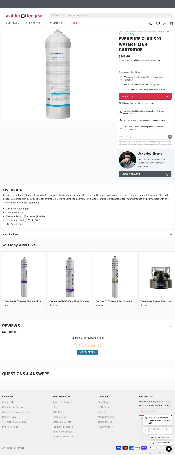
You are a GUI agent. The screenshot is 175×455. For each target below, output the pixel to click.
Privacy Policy (105, 427)
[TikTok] (3, 448)
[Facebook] (11, 448)
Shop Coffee (33, 23)
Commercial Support (13, 407)
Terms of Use (105, 422)
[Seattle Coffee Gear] (24, 15)
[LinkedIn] (19, 448)
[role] (145, 96)
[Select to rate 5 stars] (99, 344)
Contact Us (8, 402)
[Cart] (170, 23)
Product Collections (63, 436)
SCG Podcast (60, 412)
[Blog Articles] (157, 23)
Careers (102, 412)
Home (121, 31)
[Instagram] (7, 448)
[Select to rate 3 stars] (87, 344)
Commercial (56, 23)
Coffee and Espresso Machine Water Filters (141, 31)
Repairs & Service (62, 402)
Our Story (103, 402)
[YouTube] (22, 448)
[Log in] (163, 23)
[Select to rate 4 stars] (93, 344)
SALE (74, 23)
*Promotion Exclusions (14, 422)
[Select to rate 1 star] (75, 344)
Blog (55, 407)
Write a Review (87, 352)
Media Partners (106, 417)
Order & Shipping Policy (15, 412)
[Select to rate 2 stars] (81, 344)
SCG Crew (103, 407)
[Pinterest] (15, 448)
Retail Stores (59, 417)
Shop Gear (11, 23)
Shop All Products (62, 431)
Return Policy (9, 417)
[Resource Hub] (150, 23)
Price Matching (10, 427)
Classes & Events (62, 422)
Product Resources (63, 427)
